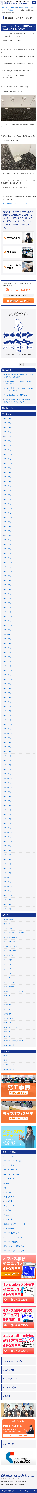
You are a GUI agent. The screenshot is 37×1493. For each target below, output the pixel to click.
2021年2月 (7, 715)
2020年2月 (7, 769)
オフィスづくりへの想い (13, 1361)
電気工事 (7, 1032)
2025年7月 (7, 477)
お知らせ (7, 924)
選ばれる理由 (8, 1370)
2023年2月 (7, 607)
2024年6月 (7, 535)
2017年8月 (7, 904)
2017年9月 (7, 900)
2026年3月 (7, 441)
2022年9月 (7, 630)
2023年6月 (7, 589)
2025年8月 (7, 472)
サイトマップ (8, 1444)
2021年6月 (7, 697)
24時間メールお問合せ (20, 301)
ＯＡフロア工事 (9, 1045)
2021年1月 (7, 720)
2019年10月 (8, 787)
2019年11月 (8, 783)
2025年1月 (7, 504)
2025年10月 (8, 463)
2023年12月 (8, 562)
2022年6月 (7, 643)
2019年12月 (8, 778)
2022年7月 (7, 639)
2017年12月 (8, 886)
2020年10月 (8, 733)
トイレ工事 (7, 973)
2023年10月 (8, 571)
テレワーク (7, 969)
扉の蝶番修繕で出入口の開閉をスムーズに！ (18, 395)
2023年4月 (7, 598)
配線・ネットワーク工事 (12, 1027)
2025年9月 (7, 468)
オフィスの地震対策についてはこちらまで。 (15, 203)
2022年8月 (7, 634)
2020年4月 (7, 760)
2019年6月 (7, 805)
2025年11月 (8, 459)
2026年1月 (7, 450)
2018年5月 (7, 864)
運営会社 (6, 1396)
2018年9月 (7, 846)
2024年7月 (7, 531)
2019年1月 (7, 828)
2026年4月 (7, 436)
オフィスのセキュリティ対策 (14, 1251)
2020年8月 (7, 742)
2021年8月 (7, 688)
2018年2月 (7, 877)
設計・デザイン (9, 1023)
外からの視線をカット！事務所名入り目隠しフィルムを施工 (18, 382)
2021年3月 (7, 711)
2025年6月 (7, 481)
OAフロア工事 (9, 1179)
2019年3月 (7, 819)
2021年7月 (7, 693)
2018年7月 (7, 855)
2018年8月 (7, 850)
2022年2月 (7, 661)
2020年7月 (7, 747)
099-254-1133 (20, 290)
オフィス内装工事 (10, 942)
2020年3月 (7, 765)
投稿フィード (8, 1060)
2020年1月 (7, 774)
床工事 (6, 1000)
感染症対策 (7, 1005)
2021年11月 (8, 675)
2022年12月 (8, 616)
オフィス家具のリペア (11, 946)
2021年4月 (7, 706)
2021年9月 (7, 684)
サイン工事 (7, 964)
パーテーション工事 (10, 982)
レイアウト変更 (9, 987)
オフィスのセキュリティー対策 (14, 933)
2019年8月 (7, 796)
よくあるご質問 (9, 1387)
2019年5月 (7, 810)
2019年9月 (7, 792)
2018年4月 (7, 868)
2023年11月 (8, 567)
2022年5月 (7, 648)
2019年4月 (7, 814)
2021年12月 (8, 670)
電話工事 (7, 1036)
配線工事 (7, 1192)
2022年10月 (8, 625)
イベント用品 (8, 928)
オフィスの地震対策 (10, 937)
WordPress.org (9, 1069)
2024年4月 (7, 544)
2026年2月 (7, 445)
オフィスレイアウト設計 (13, 1161)
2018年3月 (7, 873)
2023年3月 (7, 603)
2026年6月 (7, 427)
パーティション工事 (11, 1174)
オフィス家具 (9, 1165)
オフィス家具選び (10, 951)
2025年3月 (7, 495)
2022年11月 (8, 621)
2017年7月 (7, 909)
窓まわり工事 (8, 1018)
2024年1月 (7, 558)
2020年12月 (8, 724)
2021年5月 (7, 702)
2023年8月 (7, 580)
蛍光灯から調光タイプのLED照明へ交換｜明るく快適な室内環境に (18, 389)
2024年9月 (7, 522)
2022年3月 (7, 657)
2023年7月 (7, 585)
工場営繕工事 (9, 1228)
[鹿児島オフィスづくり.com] (15, 3)
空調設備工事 (8, 1014)
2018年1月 (7, 882)
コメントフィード (10, 1065)
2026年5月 (7, 432)
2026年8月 (7, 418)
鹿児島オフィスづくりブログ (13, 1041)
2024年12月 (8, 508)
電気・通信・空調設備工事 (14, 1246)
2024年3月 (7, 549)
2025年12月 (8, 454)
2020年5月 (7, 756)
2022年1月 (7, 666)
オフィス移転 (8, 960)
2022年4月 (7, 652)
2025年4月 (7, 490)
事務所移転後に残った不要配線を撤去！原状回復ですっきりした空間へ (18, 376)
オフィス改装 (8, 955)
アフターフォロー (10, 1379)
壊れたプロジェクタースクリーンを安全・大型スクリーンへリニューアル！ (18, 401)
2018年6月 (7, 859)
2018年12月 (8, 832)
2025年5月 (7, 486)
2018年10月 (8, 841)
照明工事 (7, 1009)
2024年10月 (8, 517)
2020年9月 (7, 738)
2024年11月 (8, 513)
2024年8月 (7, 526)
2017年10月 (8, 895)
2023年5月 (7, 594)
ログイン (7, 1055)
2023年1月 (7, 612)
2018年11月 (8, 837)
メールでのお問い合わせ (19, 1435)
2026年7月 (7, 423)
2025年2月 (7, 499)
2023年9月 (7, 576)
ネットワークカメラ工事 (13, 1206)
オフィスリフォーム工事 (13, 1237)
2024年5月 (7, 540)
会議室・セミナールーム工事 (13, 991)
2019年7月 (7, 801)
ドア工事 (7, 978)
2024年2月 (7, 553)
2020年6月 (7, 751)
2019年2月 (7, 823)
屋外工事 (7, 996)
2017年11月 (8, 891)
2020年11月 (8, 729)
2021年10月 (8, 679)
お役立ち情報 (8, 919)
